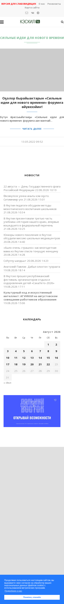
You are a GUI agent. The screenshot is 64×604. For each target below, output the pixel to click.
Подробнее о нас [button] (13, 591)
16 (56, 357)
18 (15, 364)
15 (48, 357)
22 (48, 364)
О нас (42, 3)
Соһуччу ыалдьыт (15, 260)
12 (23, 357)
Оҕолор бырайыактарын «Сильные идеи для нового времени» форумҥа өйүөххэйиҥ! (32, 102)
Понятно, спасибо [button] (32, 597)
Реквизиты (54, 3)
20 (32, 364)
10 (7, 357)
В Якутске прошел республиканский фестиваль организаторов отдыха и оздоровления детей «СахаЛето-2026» (29, 279)
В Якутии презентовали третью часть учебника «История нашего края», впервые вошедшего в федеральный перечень (31, 222)
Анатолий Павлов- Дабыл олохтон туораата (32, 266)
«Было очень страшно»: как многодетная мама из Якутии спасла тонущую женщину (31, 249)
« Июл (7, 382)
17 (7, 364)
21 (40, 364)
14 (40, 357)
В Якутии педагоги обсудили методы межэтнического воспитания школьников (30, 207)
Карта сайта (32, 7)
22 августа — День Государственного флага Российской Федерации (32, 188)
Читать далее (32, 128)
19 (23, 364)
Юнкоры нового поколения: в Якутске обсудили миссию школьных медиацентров (32, 236)
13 (32, 357)
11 (15, 357)
